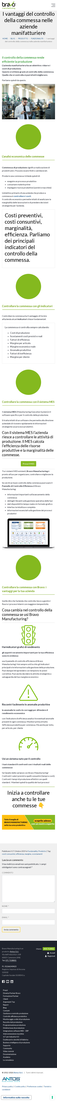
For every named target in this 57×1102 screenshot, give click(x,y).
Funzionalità (37, 38)
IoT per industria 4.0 (11, 1037)
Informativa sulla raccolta (16, 1097)
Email (5, 917)
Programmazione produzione (14, 1025)
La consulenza (8, 1060)
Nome (5, 906)
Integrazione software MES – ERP (16, 1031)
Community (7, 1048)
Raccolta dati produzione (12, 1022)
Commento (7, 872)
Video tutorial (8, 1051)
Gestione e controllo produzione (15, 1013)
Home (5, 38)
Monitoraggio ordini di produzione (16, 1019)
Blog (13, 38)
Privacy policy (7, 1086)
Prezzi (5, 990)
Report (5, 1005)
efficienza (20, 854)
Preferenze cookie (34, 1086)
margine (28, 854)
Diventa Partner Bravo (11, 993)
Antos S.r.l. (14, 951)
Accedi (52, 953)
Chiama (38, 949)
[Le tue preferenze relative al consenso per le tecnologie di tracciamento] (52, 1097)
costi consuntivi (8, 854)
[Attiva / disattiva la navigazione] (53, 5)
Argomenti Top (9, 1002)
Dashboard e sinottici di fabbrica (15, 1040)
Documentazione (9, 1054)
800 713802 (49, 949)
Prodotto (23, 38)
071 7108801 (10, 960)
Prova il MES (28, 463)
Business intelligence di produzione (16, 1042)
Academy (6, 1057)
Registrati (51, 956)
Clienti (5, 999)
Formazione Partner (10, 996)
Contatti (6, 1011)
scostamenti (37, 854)
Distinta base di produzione (13, 1028)
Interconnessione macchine (13, 1034)
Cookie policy (20, 1086)
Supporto (6, 1045)
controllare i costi (22, 196)
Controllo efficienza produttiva (15, 1016)
